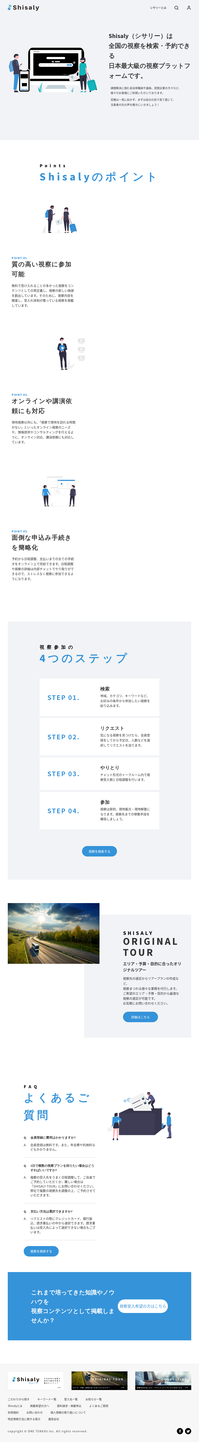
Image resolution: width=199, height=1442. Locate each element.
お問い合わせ (34, 1412)
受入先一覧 (71, 1399)
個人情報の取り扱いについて (68, 1412)
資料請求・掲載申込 (69, 1405)
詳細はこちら (140, 1017)
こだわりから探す (19, 1399)
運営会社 (53, 1419)
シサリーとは (158, 8)
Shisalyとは (15, 1405)
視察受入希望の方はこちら (143, 1306)
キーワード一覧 (46, 1399)
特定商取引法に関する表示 (24, 1419)
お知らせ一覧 (94, 1399)
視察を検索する (99, 851)
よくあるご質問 (98, 1405)
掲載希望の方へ (39, 1405)
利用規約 (13, 1412)
